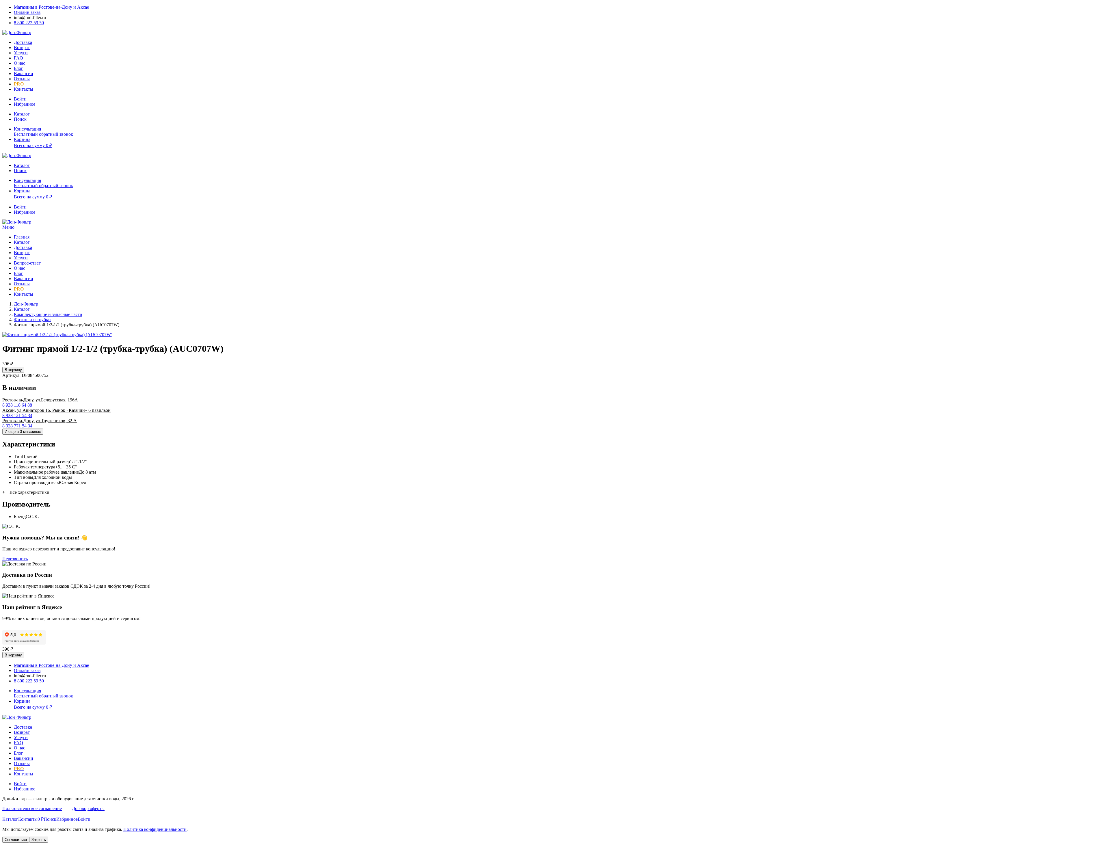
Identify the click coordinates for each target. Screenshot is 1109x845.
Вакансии (23, 73)
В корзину (13, 370)
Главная (21, 236)
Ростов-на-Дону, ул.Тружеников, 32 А (39, 420)
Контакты (23, 89)
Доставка (23, 42)
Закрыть (38, 839)
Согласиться (16, 839)
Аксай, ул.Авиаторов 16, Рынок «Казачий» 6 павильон (56, 410)
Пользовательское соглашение (32, 808)
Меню (8, 227)
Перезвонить (15, 558)
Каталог (22, 242)
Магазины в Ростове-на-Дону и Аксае (51, 7)
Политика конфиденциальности (155, 829)
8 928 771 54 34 (17, 425)
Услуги (21, 52)
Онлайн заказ (27, 12)
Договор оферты (88, 808)
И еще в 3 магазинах (23, 431)
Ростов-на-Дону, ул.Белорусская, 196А (40, 399)
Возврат (22, 47)
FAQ (18, 57)
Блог (18, 68)
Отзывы (22, 78)
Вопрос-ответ (27, 262)
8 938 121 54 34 (17, 415)
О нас (19, 63)
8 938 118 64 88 (17, 405)
